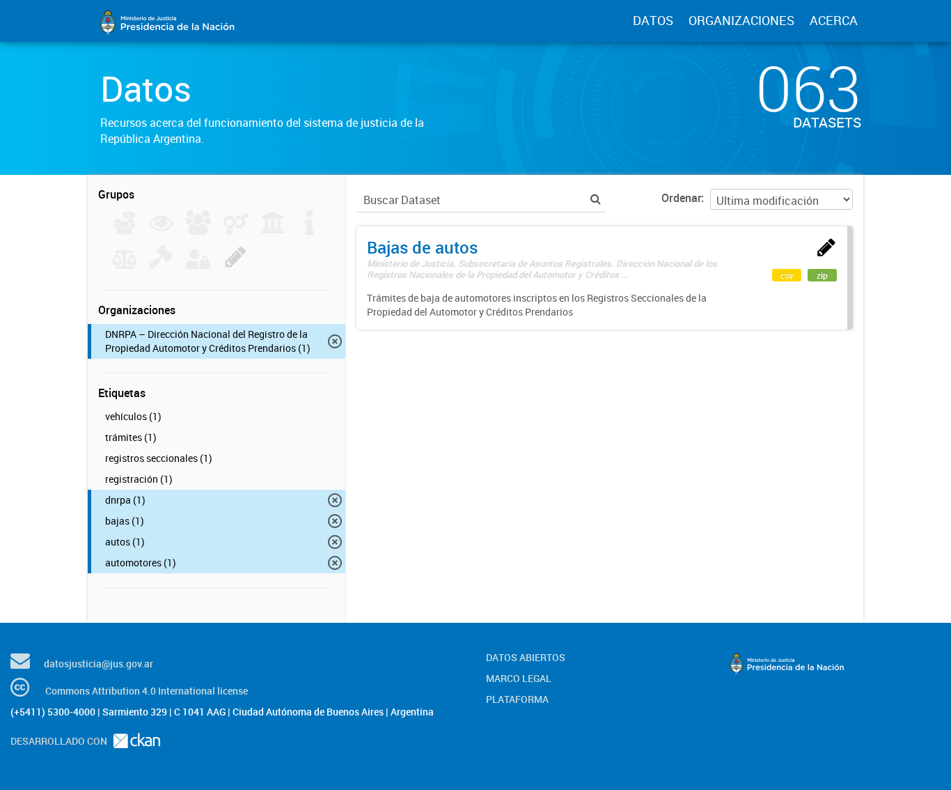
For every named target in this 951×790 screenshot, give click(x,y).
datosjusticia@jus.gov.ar (98, 663)
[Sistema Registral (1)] (235, 264)
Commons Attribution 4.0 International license (146, 690)
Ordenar (681, 198)
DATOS (653, 20)
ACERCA (834, 20)
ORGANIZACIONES (741, 20)
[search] (595, 199)
